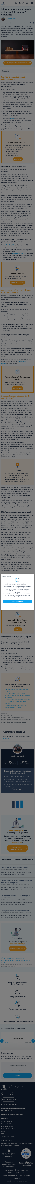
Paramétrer (17, 606)
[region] (17, 592)
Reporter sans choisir (6, 576)
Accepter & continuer (17, 601)
